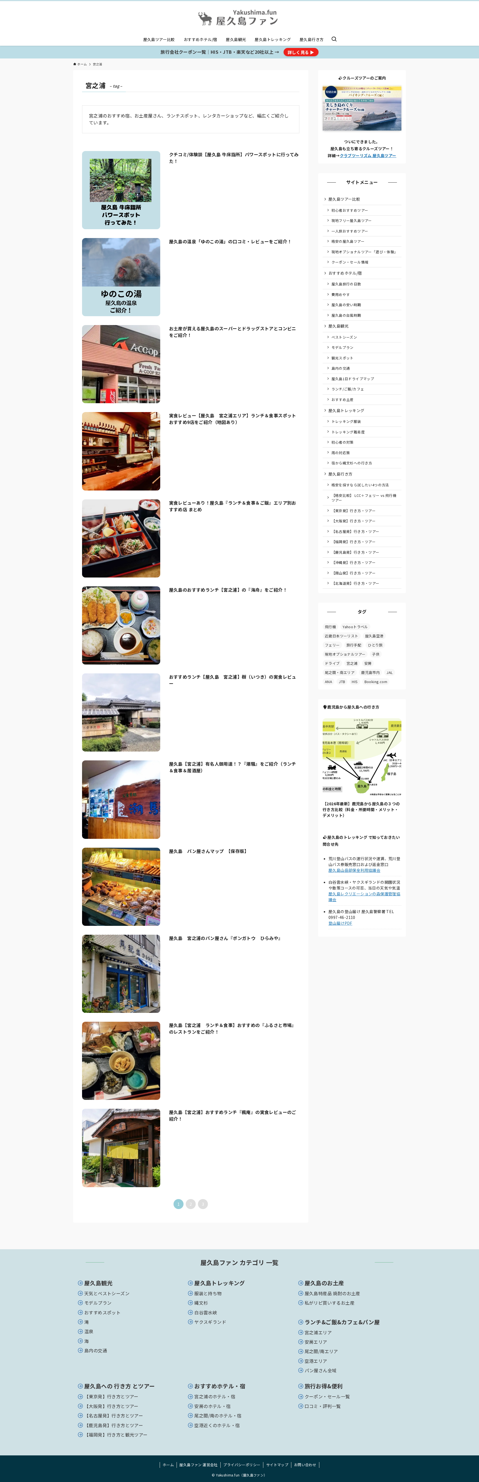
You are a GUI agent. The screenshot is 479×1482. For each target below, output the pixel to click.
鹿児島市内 (370, 672)
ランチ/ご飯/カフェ (348, 389)
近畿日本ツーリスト (341, 635)
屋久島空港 (374, 635)
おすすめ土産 (343, 399)
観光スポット (343, 358)
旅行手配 (353, 645)
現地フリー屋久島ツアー (352, 220)
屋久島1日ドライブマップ (353, 378)
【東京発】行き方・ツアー (354, 510)
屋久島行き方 (340, 474)
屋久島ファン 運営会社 (198, 1464)
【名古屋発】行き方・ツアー (355, 531)
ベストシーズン (344, 337)
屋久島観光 (338, 326)
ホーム (168, 1464)
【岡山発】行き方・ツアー (354, 573)
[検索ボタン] (334, 39)
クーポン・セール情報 (350, 262)
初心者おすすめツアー (350, 210)
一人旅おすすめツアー (350, 231)
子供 (375, 654)
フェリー (332, 645)
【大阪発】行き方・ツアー (354, 520)
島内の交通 (341, 368)
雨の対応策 (341, 452)
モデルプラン (343, 347)
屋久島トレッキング (346, 410)
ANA (328, 681)
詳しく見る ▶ (301, 52)
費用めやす (341, 294)
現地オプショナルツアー (345, 654)
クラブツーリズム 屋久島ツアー (368, 155)
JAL (389, 672)
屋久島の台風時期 (346, 315)
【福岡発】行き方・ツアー (354, 541)
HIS (355, 681)
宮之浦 (352, 663)
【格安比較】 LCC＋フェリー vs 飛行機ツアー (364, 498)
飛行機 (330, 626)
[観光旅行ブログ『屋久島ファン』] (239, 18)
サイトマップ (277, 1464)
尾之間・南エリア (340, 672)
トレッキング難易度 (348, 432)
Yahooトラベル (355, 626)
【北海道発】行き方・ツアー (355, 583)
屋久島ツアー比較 (344, 199)
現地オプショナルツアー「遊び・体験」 (365, 251)
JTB (342, 681)
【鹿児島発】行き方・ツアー (355, 552)
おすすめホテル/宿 (345, 273)
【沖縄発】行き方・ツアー (354, 562)
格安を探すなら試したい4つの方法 (360, 484)
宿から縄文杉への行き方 (352, 463)
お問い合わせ (305, 1464)
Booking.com (376, 681)
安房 (368, 663)
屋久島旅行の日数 (346, 284)
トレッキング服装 (346, 421)
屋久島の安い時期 (346, 304)
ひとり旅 (375, 645)
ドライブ (332, 663)
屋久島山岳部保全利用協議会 (354, 870)
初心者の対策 (343, 442)
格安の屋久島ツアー (348, 241)
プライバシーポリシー (241, 1464)
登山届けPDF (340, 923)
